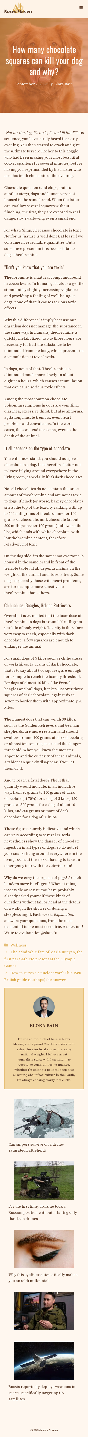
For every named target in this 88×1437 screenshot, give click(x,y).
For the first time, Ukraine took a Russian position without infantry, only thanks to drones (43, 1212)
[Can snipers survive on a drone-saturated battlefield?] (44, 1134)
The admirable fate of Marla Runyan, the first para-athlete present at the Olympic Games (43, 959)
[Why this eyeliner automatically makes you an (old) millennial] (44, 1264)
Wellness (18, 945)
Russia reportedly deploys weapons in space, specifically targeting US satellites (42, 1393)
